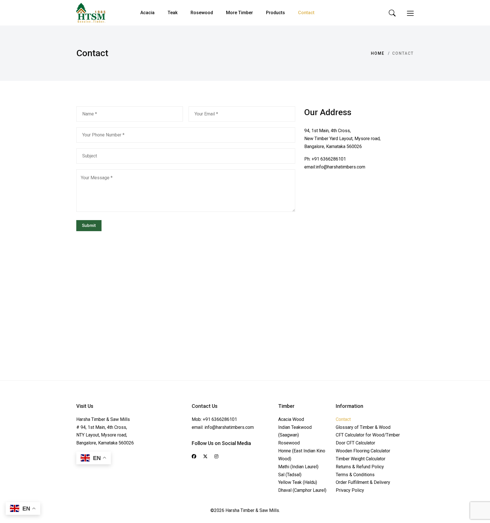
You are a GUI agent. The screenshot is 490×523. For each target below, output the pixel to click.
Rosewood (202, 12)
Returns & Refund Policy (360, 466)
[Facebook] (194, 457)
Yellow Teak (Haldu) (297, 482)
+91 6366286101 (329, 159)
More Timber (239, 12)
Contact (306, 12)
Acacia (147, 12)
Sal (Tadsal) (289, 474)
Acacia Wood (291, 419)
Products (275, 12)
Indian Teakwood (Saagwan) (295, 431)
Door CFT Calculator (355, 443)
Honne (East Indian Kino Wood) (301, 454)
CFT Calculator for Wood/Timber (368, 435)
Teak (173, 12)
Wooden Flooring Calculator (363, 451)
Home (378, 53)
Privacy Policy (350, 490)
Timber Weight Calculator (360, 458)
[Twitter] (205, 457)
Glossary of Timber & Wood (363, 427)
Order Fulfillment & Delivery (363, 482)
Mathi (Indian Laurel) (298, 466)
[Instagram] (216, 457)
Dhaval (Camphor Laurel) (302, 490)
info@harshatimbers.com (340, 167)
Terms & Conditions (355, 474)
